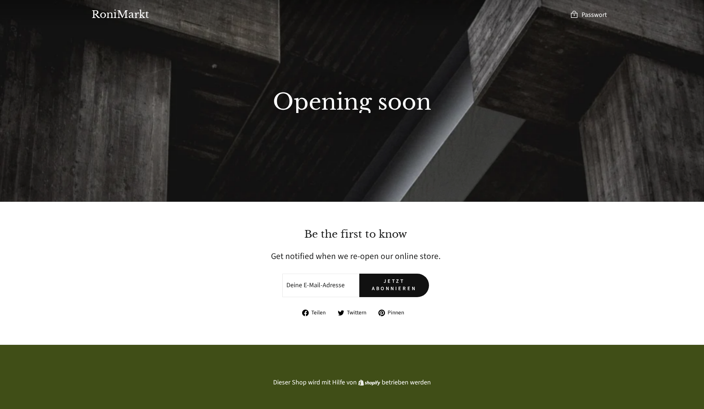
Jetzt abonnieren (394, 285)
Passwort (594, 14)
